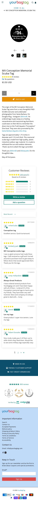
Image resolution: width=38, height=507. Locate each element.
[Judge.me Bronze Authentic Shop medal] (19, 393)
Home (16, 8)
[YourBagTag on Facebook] (3, 453)
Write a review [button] (19, 197)
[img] (8, 222)
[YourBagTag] (19, 2)
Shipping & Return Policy (11, 431)
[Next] (22, 50)
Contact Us (6, 424)
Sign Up (19, 479)
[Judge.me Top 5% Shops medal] (29, 393)
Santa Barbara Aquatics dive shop (14, 131)
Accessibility (6, 440)
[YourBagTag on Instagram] (5, 453)
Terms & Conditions (9, 436)
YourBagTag (21, 490)
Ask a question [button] (19, 202)
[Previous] (15, 50)
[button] (7, 77)
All (23, 8)
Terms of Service (8, 438)
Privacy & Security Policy (10, 433)
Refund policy (7, 429)
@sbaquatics (24, 151)
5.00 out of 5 (24, 175)
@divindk (24, 116)
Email (4, 470)
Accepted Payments (9, 427)
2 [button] (18, 353)
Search (4, 422)
